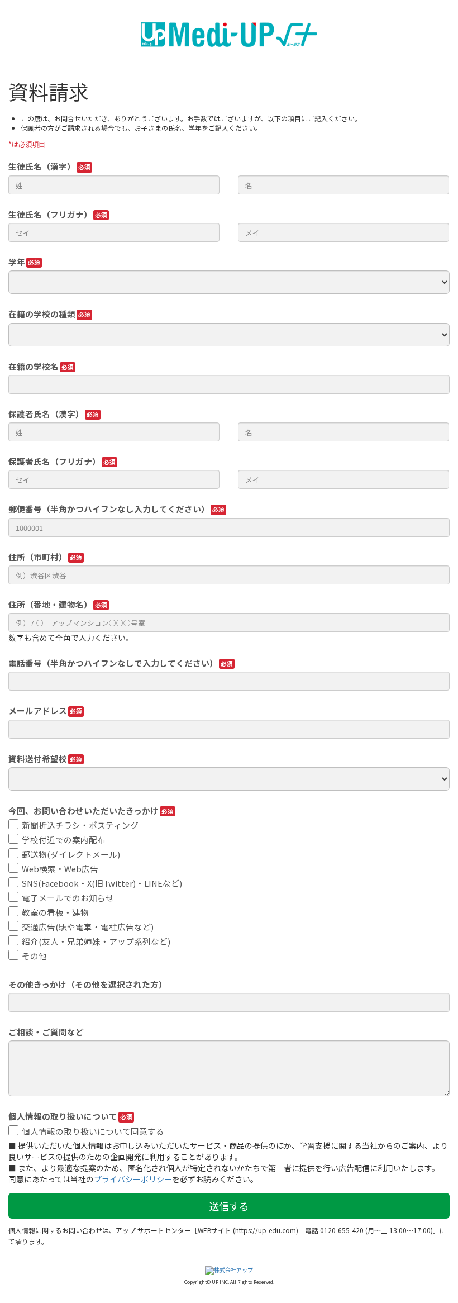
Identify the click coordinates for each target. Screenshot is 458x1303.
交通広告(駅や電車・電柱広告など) (88, 927)
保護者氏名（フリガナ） (54, 461)
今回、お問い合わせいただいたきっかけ (83, 810)
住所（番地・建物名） (50, 604)
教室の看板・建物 (55, 912)
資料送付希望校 (37, 758)
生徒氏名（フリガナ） (50, 214)
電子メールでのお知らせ (68, 897)
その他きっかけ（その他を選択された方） (87, 984)
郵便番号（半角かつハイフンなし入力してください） (108, 509)
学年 (16, 262)
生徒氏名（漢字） (41, 166)
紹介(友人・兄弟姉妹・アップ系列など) (96, 941)
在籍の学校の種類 (41, 314)
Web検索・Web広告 (60, 868)
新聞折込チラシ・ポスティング (80, 825)
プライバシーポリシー (133, 1179)
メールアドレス (37, 710)
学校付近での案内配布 (64, 839)
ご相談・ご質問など (46, 1032)
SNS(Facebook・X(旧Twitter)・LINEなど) (102, 883)
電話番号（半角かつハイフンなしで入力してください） (113, 663)
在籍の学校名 (33, 366)
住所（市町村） (37, 557)
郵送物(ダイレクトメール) (71, 854)
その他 (34, 956)
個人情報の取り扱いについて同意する (93, 1131)
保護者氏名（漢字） (46, 414)
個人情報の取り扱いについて (62, 1116)
